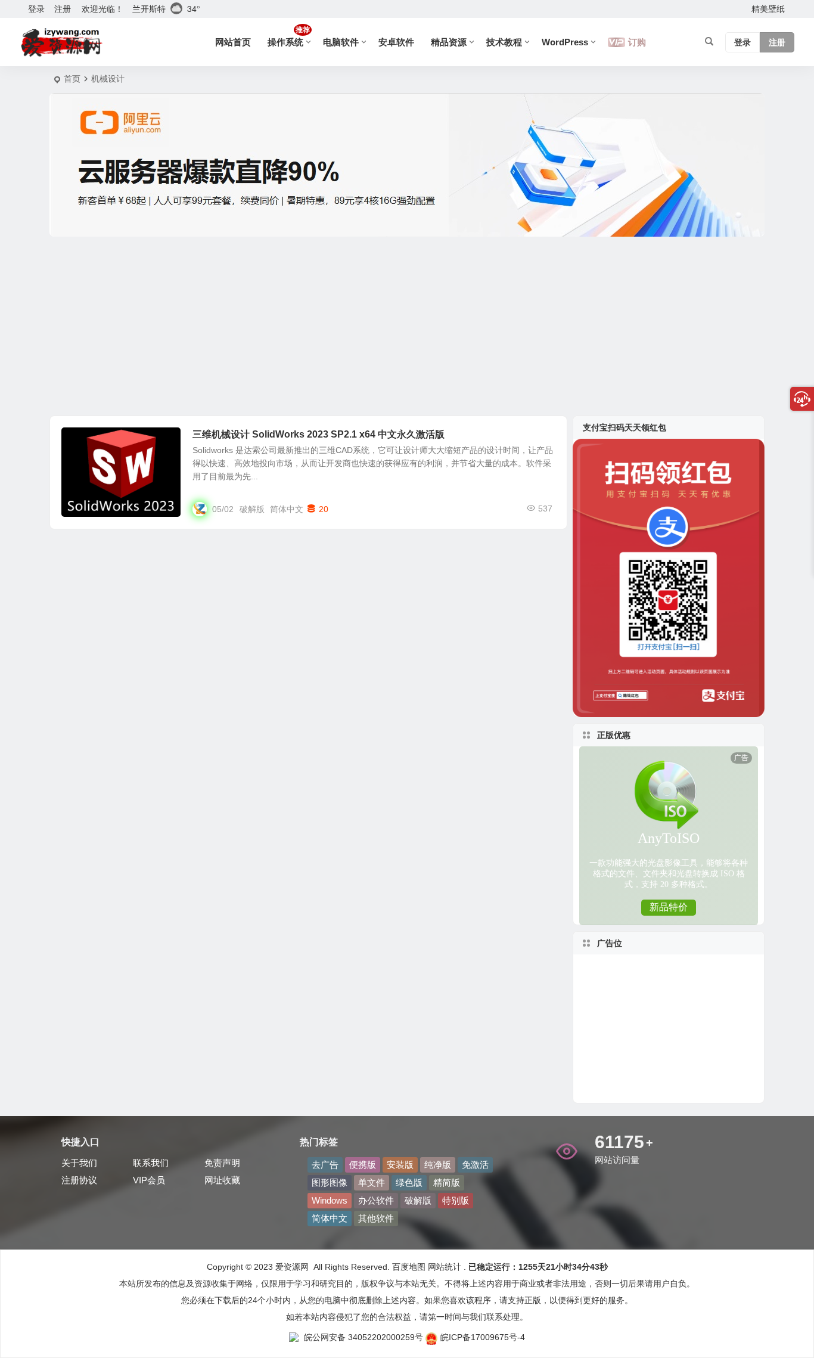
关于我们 (79, 1163)
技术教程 (504, 42)
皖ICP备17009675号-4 (482, 1337)
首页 (72, 78)
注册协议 (79, 1180)
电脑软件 (341, 42)
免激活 (475, 1164)
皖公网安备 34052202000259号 (363, 1337)
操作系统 (289, 36)
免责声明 (222, 1163)
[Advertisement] (407, 326)
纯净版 (437, 1164)
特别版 (455, 1200)
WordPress (565, 42)
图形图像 (86, 441)
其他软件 (376, 1218)
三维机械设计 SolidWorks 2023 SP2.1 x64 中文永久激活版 (318, 434)
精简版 (446, 1182)
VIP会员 (149, 1180)
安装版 (400, 1164)
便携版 (362, 1164)
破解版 (252, 509)
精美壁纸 (768, 9)
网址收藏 (222, 1180)
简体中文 (286, 509)
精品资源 (449, 42)
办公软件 (376, 1200)
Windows (329, 1200)
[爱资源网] (62, 42)
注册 (62, 9)
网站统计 (444, 1267)
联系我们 (151, 1163)
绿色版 (409, 1182)
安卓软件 (396, 42)
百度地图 (407, 1267)
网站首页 (233, 42)
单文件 (371, 1182)
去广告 (325, 1164)
